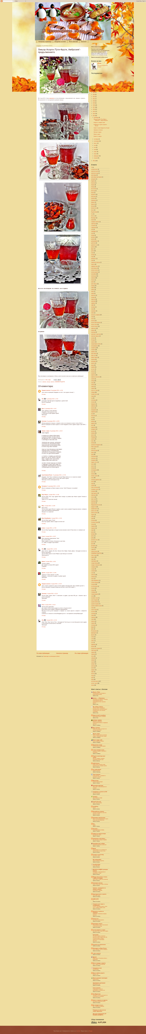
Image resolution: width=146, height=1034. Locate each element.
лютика (93, 402)
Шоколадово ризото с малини (99, 716)
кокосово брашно (95, 336)
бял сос (93, 215)
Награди (93, 437)
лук (92, 398)
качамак (93, 307)
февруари (96, 155)
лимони (93, 388)
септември (96, 141)
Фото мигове (73, 41)
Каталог (84, 41)
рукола (92, 541)
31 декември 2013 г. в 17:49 (59, 475)
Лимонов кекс (96, 979)
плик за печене (94, 487)
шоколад (93, 665)
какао (92, 291)
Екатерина (44, 486)
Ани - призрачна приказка (98, 1006)
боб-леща (93, 196)
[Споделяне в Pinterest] (60, 380)
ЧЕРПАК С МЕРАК (97, 720)
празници (93, 501)
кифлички (93, 328)
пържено (93, 526)
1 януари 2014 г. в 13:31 (56, 518)
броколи (93, 204)
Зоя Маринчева (96, 994)
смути (92, 578)
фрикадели (93, 632)
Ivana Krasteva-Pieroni (47, 475)
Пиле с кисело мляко (97, 802)
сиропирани (94, 561)
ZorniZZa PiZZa (96, 864)
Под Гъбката (45, 494)
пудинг (92, 514)
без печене (93, 188)
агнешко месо (94, 169)
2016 (94, 109)
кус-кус (93, 369)
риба (92, 537)
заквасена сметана (95, 262)
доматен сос (94, 245)
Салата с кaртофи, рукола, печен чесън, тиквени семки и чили (100, 907)
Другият (95, 957)
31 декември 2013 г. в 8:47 (50, 408)
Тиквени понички (96, 770)
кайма (92, 287)
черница (93, 654)
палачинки (93, 456)
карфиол (93, 303)
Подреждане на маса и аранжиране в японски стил (99, 989)
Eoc (94, 823)
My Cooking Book (97, 859)
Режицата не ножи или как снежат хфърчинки (99, 1010)
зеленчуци (93, 276)
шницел (93, 663)
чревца (92, 660)
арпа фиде (93, 175)
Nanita (94, 848)
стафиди (93, 592)
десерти (93, 237)
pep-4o (43, 572)
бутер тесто (94, 208)
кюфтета (93, 374)
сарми (92, 549)
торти (92, 619)
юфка (92, 671)
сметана (93, 574)
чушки (92, 662)
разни (92, 532)
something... (96, 806)
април (95, 151)
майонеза (93, 405)
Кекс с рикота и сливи (97, 797)
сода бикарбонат (95, 580)
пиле (92, 477)
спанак (92, 590)
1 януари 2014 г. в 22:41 (51, 549)
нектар (92, 442)
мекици (93, 421)
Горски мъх (95, 918)
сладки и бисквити (95, 565)
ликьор (48, 381)
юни (95, 147)
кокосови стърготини (96, 334)
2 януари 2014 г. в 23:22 (50, 604)
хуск (92, 642)
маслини (93, 415)
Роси (43, 604)
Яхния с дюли (97, 134)
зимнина (44, 381)
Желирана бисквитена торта (99, 1001)
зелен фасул (94, 268)
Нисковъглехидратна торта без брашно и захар (99, 813)
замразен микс (94, 266)
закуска (93, 264)
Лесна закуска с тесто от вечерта (100, 949)
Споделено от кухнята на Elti (100, 791)
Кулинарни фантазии (98, 785)
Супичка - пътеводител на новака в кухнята (99, 888)
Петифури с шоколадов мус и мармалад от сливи (99, 872)
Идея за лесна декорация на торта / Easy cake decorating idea (100, 819)
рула (92, 543)
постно (92, 497)
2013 (94, 115)
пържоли (93, 528)
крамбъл (93, 351)
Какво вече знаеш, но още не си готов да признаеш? (100, 729)
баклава (93, 182)
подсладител (94, 493)
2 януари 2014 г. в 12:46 (50, 572)
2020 (94, 100)
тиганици (93, 613)
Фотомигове (94, 630)
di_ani (43, 536)
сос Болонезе (94, 586)
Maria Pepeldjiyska (46, 518)
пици (92, 483)
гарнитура (93, 223)
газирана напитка (95, 221)
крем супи (93, 355)
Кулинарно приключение (99, 817)
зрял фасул (94, 283)
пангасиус (93, 458)
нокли (92, 448)
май (95, 149)
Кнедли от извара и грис (99, 122)
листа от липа (94, 390)
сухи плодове (94, 599)
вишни (92, 219)
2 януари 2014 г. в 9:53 (50, 561)
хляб (92, 638)
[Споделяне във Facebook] (58, 380)
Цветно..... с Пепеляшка (99, 698)
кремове (93, 359)
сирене (92, 557)
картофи (93, 301)
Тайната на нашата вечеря (99, 833)
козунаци (93, 332)
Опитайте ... (96, 828)
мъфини (93, 433)
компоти (93, 342)
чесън (92, 656)
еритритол (93, 258)
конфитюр (93, 347)
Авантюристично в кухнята (99, 894)
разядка (93, 533)
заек (92, 260)
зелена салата (94, 270)
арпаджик (93, 179)
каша (92, 308)
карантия (93, 299)
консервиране (94, 345)
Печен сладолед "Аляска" (98, 741)
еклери (92, 254)
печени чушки (94, 475)
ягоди (92, 675)
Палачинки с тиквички (97, 890)
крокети (93, 363)
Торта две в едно (96, 895)
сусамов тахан (94, 597)
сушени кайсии (94, 601)
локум (92, 396)
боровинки (93, 200)
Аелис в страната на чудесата (100, 1000)
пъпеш (92, 524)
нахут (92, 440)
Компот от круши (97, 136)
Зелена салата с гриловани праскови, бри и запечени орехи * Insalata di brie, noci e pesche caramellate (100, 709)
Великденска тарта (97, 834)
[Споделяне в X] (57, 380)
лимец (92, 386)
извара (92, 285)
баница (92, 186)
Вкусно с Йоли (96, 692)
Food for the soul (97, 801)
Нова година (94, 446)
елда (92, 256)
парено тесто (94, 462)
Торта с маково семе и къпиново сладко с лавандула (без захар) (100, 735)
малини (93, 407)
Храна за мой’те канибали (99, 715)
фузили (93, 634)
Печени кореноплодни (98, 781)
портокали (93, 495)
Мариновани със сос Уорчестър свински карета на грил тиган (100, 850)
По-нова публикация (43, 653)
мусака (93, 431)
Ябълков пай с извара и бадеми (100, 839)
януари (95, 158)
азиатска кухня (94, 171)
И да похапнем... (97, 774)
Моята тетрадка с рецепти (99, 963)
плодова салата (95, 489)
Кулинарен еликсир (97, 883)
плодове (93, 491)
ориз (92, 454)
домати (93, 246)
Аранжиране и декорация (99, 983)
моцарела (93, 429)
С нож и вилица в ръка (98, 749)
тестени (93, 611)
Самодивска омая (97, 968)
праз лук (93, 499)
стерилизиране (94, 594)
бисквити (93, 194)
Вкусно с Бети (96, 733)
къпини (92, 373)
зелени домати (94, 272)
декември (96, 117)
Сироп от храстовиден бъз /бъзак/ (101, 127)
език (92, 252)
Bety (43, 505)
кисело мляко (94, 326)
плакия (92, 485)
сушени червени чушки (96, 605)
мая (92, 417)
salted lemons (96, 763)
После (94, 807)
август (95, 143)
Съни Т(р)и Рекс (96, 865)
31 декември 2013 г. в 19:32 (53, 486)
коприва (93, 349)
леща (92, 382)
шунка (92, 667)
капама (93, 297)
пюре (92, 530)
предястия (93, 506)
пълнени (93, 520)
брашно (93, 202)
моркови (93, 427)
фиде (92, 627)
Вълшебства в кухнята (98, 811)
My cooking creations (98, 706)
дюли (92, 250)
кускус (92, 371)
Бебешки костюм (96, 984)
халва (92, 636)
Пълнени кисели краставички (99, 746)
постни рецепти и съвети (99, 929)
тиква (92, 615)
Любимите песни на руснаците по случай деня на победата (100, 996)
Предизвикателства (95, 504)
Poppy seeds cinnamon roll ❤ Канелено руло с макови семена (100, 765)
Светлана (44, 421)
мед (92, 419)
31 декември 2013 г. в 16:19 (56, 430)
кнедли (93, 330)
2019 (94, 103)
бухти (92, 210)
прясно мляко (94, 512)
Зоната (92, 279)
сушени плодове (95, 603)
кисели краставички (95, 322)
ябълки (93, 673)
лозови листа (94, 394)
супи (92, 596)
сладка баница (94, 563)
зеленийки (93, 274)
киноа (92, 318)
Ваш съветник (96, 727)
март (95, 153)
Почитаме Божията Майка (98, 829)
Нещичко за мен (60, 41)
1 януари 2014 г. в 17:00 (50, 528)
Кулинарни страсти (97, 923)
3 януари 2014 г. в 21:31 (51, 620)
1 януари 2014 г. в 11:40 (53, 494)
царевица (93, 644)
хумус (92, 640)
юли (95, 145)
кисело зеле (94, 324)
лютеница (93, 400)
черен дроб (93, 650)
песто (92, 471)
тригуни (93, 621)
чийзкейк (93, 658)
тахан (92, 607)
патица (92, 468)
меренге (93, 423)
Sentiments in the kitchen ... (99, 838)
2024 (94, 92)
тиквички (93, 617)
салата (92, 547)
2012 (94, 160)
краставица (93, 353)
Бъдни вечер (94, 212)
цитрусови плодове (95, 648)
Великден (93, 217)
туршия (93, 623)
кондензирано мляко (96, 343)
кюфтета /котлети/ (95, 376)
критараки (93, 361)
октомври (96, 139)
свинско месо (94, 551)
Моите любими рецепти (98, 973)
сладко (93, 568)
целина (93, 646)
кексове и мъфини (95, 314)
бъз (92, 213)
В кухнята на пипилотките (99, 944)
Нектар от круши (97, 132)
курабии (93, 367)
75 (91, 167)
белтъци (93, 190)
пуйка (92, 516)
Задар (94, 825)
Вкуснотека (95, 780)
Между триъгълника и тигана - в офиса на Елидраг (100, 877)
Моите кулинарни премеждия (100, 978)
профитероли (94, 508)
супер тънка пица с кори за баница (100, 884)
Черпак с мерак (45, 430)
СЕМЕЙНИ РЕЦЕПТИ (60, 381)
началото (51, 98)
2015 (94, 111)
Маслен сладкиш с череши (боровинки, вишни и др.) (98, 759)
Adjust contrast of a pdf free (98, 860)
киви (92, 316)
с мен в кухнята (97, 953)
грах (92, 229)
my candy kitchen (97, 769)
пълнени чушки (94, 522)
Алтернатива (96, 969)
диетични (93, 243)
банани (92, 184)
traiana (43, 528)
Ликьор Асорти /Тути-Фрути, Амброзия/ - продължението (101, 120)
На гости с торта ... (97, 855)
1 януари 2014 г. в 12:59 (49, 505)
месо (92, 425)
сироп (92, 559)
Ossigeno (95, 796)
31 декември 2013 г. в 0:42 (52, 398)
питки (92, 481)
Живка (43, 561)
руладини (93, 545)
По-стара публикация (81, 653)
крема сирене (94, 357)
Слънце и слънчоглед (98, 854)
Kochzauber (95, 934)
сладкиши (93, 566)
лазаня (92, 378)
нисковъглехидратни (96, 444)
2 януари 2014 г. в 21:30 (56, 583)
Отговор (43, 394)
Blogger (90, 1031)
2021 (94, 98)
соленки (93, 584)
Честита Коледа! (96, 792)
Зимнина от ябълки (98, 130)
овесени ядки (94, 450)
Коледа (93, 340)
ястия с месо (94, 683)
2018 (94, 105)
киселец (93, 320)
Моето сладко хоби (97, 740)
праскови (93, 502)
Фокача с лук (95, 974)
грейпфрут (93, 231)
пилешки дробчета (95, 479)
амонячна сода (94, 173)
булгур (92, 206)
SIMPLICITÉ (96, 899)
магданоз (93, 404)
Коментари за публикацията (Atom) (51, 656)
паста (92, 464)
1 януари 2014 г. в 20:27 (50, 536)
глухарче (93, 225)
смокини (93, 576)
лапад (92, 380)
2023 (94, 94)
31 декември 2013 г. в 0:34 (57, 390)
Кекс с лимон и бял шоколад (99, 964)
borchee (78, 1031)
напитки (52, 381)
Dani (43, 408)
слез (92, 572)
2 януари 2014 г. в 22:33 (52, 593)
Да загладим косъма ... (98, 1005)
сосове (92, 588)
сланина (93, 570)
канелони (93, 295)
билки (92, 192)
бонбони (93, 198)
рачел (92, 535)
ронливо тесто (94, 539)
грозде (92, 235)
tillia (43, 398)
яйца (92, 679)
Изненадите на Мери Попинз (100, 948)
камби (92, 293)
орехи (92, 452)
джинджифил (94, 241)
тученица (93, 625)
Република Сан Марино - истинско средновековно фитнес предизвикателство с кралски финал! (100, 701)
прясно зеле (94, 510)
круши (92, 365)
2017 (94, 107)
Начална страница (44, 41)
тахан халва (94, 609)
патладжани (94, 470)
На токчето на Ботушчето (98, 919)
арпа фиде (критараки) (96, 177)
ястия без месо (94, 681)
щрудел (93, 669)
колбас (92, 338)
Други (92, 248)
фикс (92, 629)
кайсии (92, 289)
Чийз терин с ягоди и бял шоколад (100, 879)
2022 (94, 96)
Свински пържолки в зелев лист (100, 844)
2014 (94, 113)
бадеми (93, 180)
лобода (93, 392)
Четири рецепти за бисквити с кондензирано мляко (99, 694)
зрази (92, 281)
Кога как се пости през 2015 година (100, 931)
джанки (93, 239)
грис (92, 233)
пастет (92, 466)
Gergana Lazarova (46, 390)
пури (92, 518)
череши (93, 652)
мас (92, 413)
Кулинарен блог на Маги (99, 843)
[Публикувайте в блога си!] (56, 380)
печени (92, 473)
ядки (92, 677)
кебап (92, 312)
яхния (92, 685)
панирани (93, 460)
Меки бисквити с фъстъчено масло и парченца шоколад (100, 925)
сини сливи (93, 555)
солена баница (94, 582)
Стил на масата (96, 987)
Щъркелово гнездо (97, 744)
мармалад (93, 411)
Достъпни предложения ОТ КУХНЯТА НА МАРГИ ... (99, 1014)
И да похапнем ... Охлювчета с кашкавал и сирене (99, 776)
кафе (92, 305)
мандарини (93, 409)
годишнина (93, 227)
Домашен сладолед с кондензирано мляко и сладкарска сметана (100, 722)
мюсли (92, 435)
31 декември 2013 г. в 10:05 (53, 421)
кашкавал (93, 310)
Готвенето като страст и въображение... (98, 904)
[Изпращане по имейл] (54, 380)
